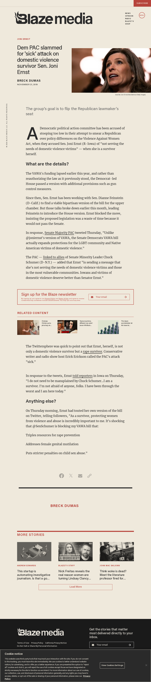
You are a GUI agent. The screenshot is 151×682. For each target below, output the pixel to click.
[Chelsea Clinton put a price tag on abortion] (28, 327)
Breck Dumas (29, 80)
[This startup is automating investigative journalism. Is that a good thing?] (34, 551)
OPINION (129, 16)
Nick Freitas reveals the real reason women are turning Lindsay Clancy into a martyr (74, 575)
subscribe (142, 3)
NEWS (128, 13)
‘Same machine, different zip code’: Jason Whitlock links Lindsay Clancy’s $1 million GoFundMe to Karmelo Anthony (86, 323)
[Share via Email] (80, 475)
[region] (75, 665)
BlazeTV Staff (66, 566)
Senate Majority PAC (59, 233)
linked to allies (53, 257)
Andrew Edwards (26, 566)
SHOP (127, 24)
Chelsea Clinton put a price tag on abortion (46, 323)
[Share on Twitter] (70, 475)
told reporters (83, 376)
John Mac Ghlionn (110, 566)
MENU (142, 15)
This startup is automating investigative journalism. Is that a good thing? (34, 575)
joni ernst (23, 39)
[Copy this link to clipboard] (89, 475)
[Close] (146, 665)
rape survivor (92, 351)
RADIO (128, 19)
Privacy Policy (50, 299)
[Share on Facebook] (61, 475)
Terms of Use (63, 299)
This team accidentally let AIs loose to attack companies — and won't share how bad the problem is (127, 323)
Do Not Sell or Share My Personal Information (37, 646)
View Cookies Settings (112, 665)
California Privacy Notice (56, 643)
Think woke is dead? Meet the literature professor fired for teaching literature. (113, 575)
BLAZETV (129, 21)
